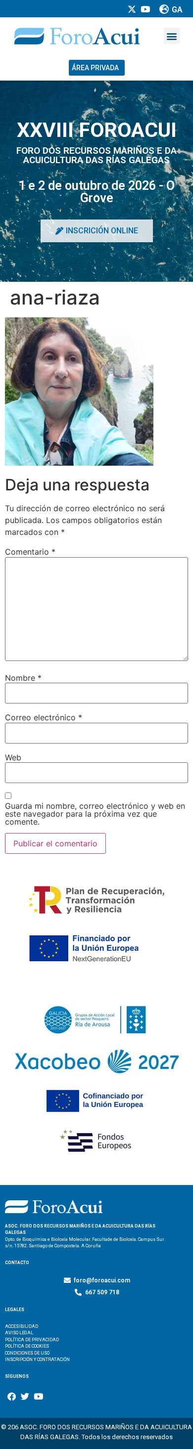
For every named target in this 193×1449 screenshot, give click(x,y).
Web (13, 757)
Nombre (23, 678)
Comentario (30, 552)
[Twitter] (25, 1396)
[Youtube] (38, 1396)
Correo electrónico (43, 717)
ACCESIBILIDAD (21, 1326)
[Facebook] (11, 1396)
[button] (172, 36)
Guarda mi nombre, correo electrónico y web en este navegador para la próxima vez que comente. (95, 814)
